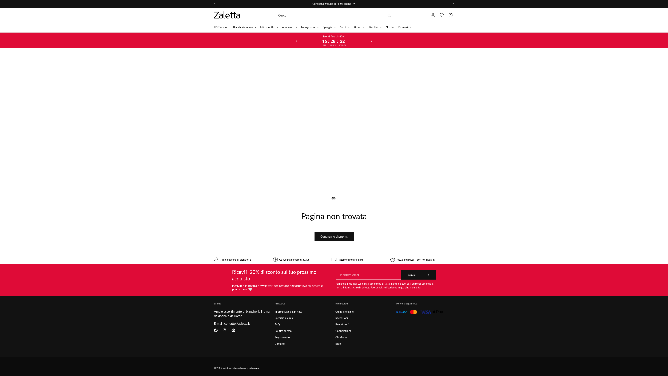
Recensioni (341, 317)
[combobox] (334, 15)
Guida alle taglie (344, 311)
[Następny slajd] (372, 40)
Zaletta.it (227, 368)
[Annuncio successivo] (453, 4)
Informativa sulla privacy (288, 311)
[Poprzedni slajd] (296, 40)
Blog (338, 343)
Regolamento (282, 337)
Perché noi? (342, 324)
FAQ (277, 324)
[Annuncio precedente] (215, 4)
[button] (244, 27)
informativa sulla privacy (356, 287)
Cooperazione (343, 330)
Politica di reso (283, 330)
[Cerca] (389, 15)
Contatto (280, 343)
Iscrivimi (412, 274)
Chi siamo (341, 337)
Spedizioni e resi (284, 317)
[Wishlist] (441, 15)
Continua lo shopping (334, 236)
